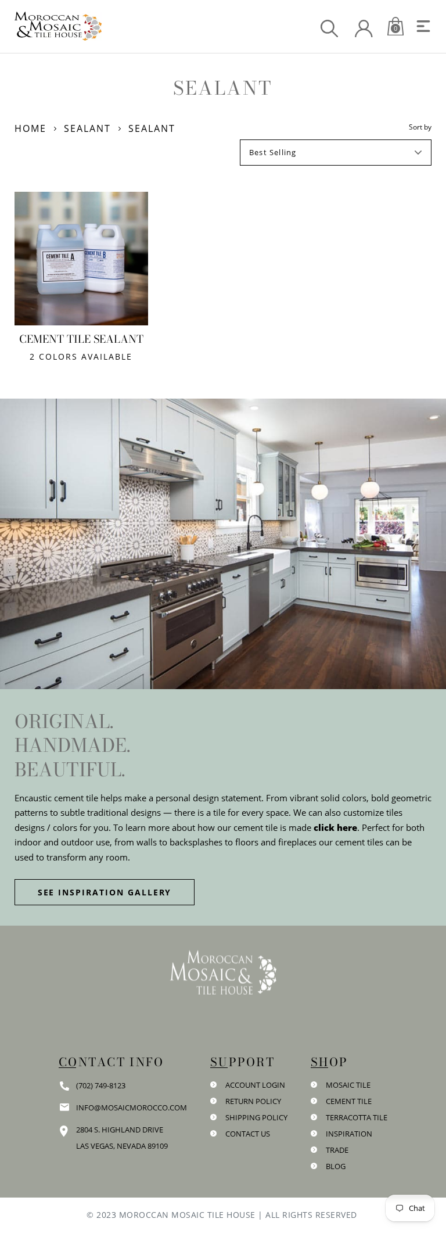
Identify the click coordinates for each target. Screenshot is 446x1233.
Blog (336, 1166)
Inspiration (349, 1133)
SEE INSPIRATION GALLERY (105, 892)
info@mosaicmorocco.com (131, 1107)
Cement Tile (349, 1101)
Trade (337, 1150)
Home (30, 128)
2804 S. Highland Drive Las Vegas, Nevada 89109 (122, 1137)
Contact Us (247, 1133)
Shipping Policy (256, 1117)
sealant (87, 128)
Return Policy (253, 1101)
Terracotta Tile (356, 1117)
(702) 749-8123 (100, 1085)
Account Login (255, 1085)
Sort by (420, 127)
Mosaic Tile (348, 1085)
